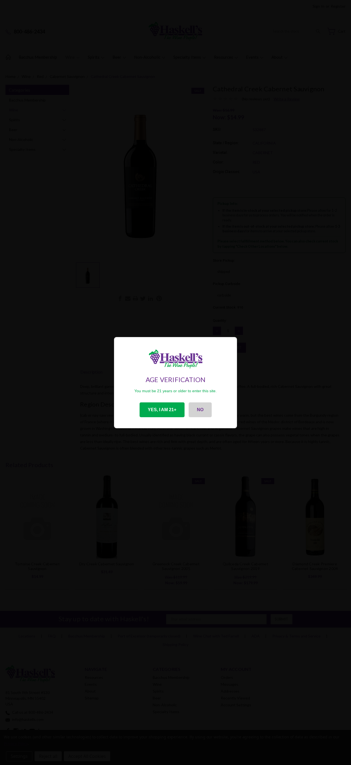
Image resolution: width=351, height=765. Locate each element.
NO (200, 409)
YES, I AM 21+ (162, 409)
